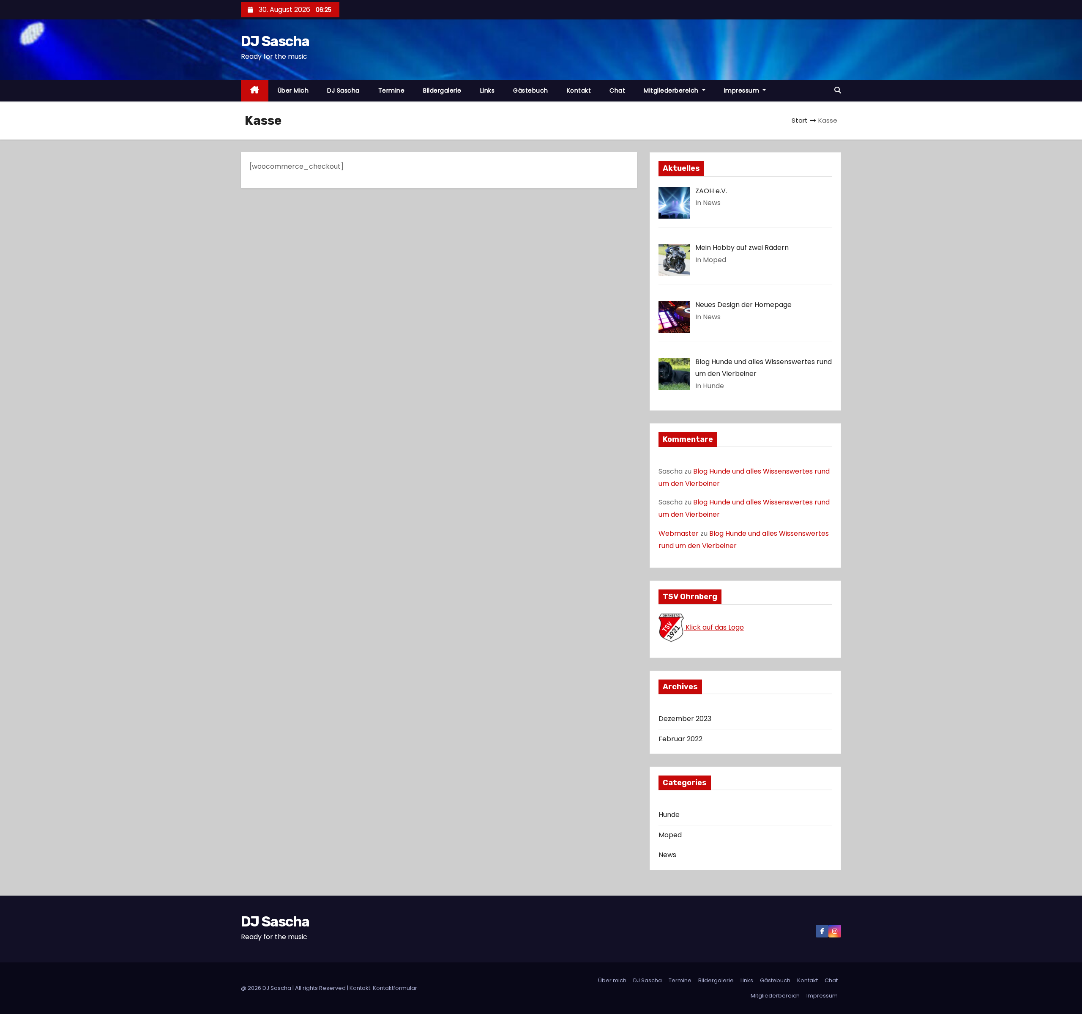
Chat (617, 90)
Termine (391, 90)
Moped (670, 835)
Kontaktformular (395, 988)
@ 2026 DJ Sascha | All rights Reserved (294, 988)
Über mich (293, 90)
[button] (837, 90)
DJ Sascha (275, 41)
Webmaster (678, 533)
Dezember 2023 (684, 719)
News (667, 855)
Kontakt (579, 90)
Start (800, 120)
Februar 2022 (680, 739)
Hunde (669, 814)
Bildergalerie (442, 90)
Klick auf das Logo (714, 627)
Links (487, 90)
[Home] (254, 90)
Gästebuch (530, 90)
